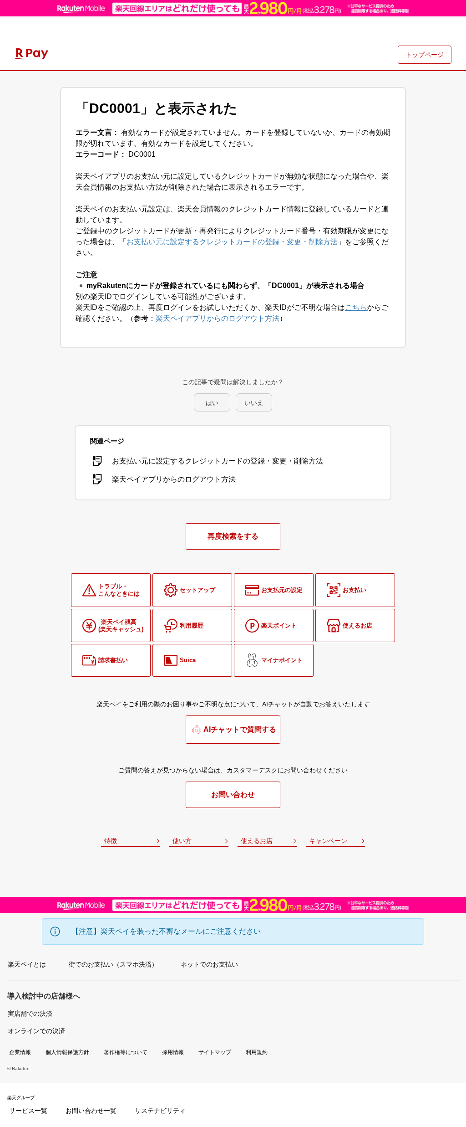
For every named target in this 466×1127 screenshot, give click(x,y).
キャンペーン (328, 841)
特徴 (110, 841)
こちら (356, 307)
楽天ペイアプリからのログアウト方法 (217, 318)
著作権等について (125, 1052)
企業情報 (20, 1052)
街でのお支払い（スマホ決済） (113, 964)
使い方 (182, 841)
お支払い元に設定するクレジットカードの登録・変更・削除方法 (232, 242)
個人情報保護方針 (67, 1052)
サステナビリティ (160, 1110)
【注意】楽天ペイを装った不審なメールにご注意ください (166, 931)
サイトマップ (214, 1052)
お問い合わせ (233, 794)
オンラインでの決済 (36, 1030)
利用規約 (257, 1052)
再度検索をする (233, 536)
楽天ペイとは (27, 964)
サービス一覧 (28, 1110)
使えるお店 (257, 841)
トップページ (424, 54)
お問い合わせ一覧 (91, 1110)
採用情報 (173, 1052)
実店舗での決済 (30, 1013)
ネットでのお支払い (209, 964)
